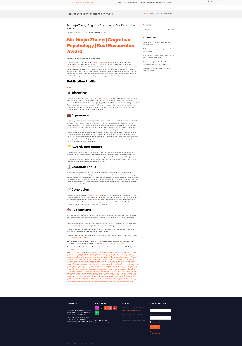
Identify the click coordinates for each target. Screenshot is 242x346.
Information (159, 2)
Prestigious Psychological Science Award (108, 278)
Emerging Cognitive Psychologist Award (113, 270)
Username (157, 307)
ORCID (69, 87)
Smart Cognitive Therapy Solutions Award (122, 280)
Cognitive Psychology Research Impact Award (86, 264)
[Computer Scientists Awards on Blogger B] (106, 308)
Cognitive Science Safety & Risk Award (84, 268)
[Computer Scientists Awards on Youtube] (115, 308)
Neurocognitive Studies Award (81, 276)
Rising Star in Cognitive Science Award (96, 280)
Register (142, 2)
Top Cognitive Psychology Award (123, 281)
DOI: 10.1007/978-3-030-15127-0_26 (78, 249)
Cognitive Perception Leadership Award (117, 261)
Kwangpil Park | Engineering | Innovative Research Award (156, 43)
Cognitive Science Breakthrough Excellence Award (96, 266)
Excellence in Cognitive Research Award (96, 271)
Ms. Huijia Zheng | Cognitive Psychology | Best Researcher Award (101, 27)
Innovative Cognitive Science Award (125, 273)
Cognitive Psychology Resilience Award (113, 264)
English (211, 1)
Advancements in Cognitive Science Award (100, 252)
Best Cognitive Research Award (91, 257)
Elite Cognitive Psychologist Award (90, 270)
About (124, 2)
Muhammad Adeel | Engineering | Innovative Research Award (157, 50)
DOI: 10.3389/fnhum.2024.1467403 (114, 243)
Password (156, 314)
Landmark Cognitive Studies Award (102, 275)
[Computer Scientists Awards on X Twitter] (101, 308)
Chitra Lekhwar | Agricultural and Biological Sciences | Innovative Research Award (157, 63)
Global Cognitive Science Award (103, 273)
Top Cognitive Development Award (102, 281)
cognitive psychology (100, 62)
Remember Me (156, 322)
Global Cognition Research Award (120, 271)
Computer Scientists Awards (81, 2)
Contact (169, 2)
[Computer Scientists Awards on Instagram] (97, 308)
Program (149, 2)
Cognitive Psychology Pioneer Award (97, 263)
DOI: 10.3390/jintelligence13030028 (78, 237)
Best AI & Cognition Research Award (104, 254)
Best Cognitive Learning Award (116, 256)
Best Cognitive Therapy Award (110, 257)
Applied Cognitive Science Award (125, 252)
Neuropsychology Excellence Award (103, 276)
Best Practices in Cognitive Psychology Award (86, 259)
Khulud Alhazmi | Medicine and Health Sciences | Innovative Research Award (158, 56)
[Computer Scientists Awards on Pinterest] (110, 308)
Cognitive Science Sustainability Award (109, 268)
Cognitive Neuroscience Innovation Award (91, 261)
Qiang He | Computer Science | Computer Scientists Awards (156, 69)
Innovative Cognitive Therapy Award (78, 275)
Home (119, 2)
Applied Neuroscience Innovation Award (80, 254)
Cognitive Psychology (73, 67)
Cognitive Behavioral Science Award (112, 259)
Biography (77, 252)
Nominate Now (133, 2)
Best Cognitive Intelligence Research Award (91, 256)
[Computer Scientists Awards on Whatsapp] (97, 313)
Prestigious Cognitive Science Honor (83, 278)
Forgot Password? (155, 333)
